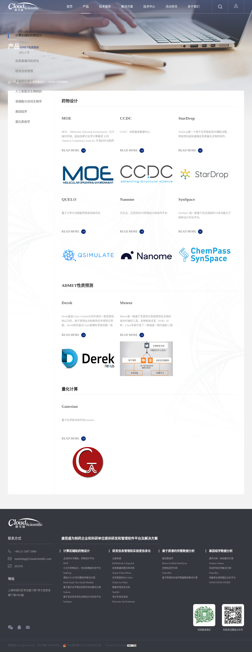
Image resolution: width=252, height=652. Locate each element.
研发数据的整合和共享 (123, 568)
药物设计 (24, 42)
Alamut (220, 563)
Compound (129, 563)
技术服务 (105, 6)
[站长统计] (131, 645)
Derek (66, 582)
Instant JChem (118, 573)
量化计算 (24, 52)
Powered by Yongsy (116, 645)
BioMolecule (118, 563)
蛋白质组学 (22, 121)
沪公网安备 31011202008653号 (83, 645)
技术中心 (149, 6)
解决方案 (127, 6)
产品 (86, 6)
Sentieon (213, 563)
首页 (70, 6)
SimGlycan (182, 563)
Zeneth (82, 582)
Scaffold (173, 563)
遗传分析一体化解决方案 (221, 558)
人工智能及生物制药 (28, 91)
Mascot (165, 563)
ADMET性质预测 (29, 47)
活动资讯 (171, 6)
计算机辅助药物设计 (28, 35)
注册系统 (116, 558)
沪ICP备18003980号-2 (49, 645)
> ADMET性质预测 (56, 82)
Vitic (77, 582)
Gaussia (66, 592)
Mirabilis (90, 582)
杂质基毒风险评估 (27, 60)
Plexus (128, 573)
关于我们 (193, 6)
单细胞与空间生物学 (28, 101)
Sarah (71, 582)
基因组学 (21, 111)
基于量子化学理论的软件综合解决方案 (82, 587)
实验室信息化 (24, 81)
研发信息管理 (24, 71)
